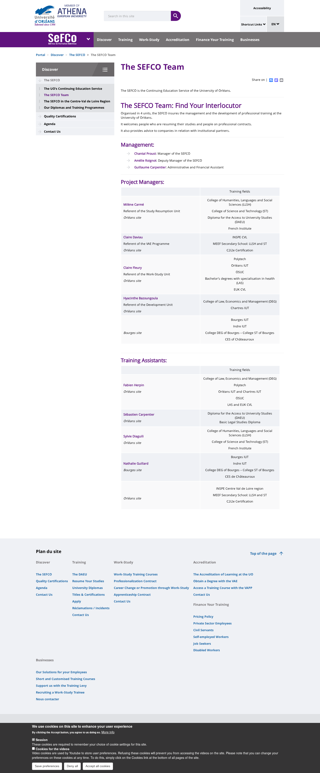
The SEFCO (77, 55)
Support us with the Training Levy (61, 685)
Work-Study (149, 39)
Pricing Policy (203, 616)
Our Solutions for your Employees (61, 672)
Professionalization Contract (135, 581)
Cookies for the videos (52, 748)
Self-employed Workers (211, 637)
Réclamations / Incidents (90, 608)
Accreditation (177, 39)
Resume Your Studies (88, 581)
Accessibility (262, 8)
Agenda (49, 124)
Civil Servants (203, 630)
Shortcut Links (251, 24)
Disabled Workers (206, 650)
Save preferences (47, 766)
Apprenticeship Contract (132, 594)
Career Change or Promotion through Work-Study (151, 588)
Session (42, 739)
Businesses (249, 39)
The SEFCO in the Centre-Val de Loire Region (77, 101)
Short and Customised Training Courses (65, 679)
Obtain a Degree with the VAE (215, 581)
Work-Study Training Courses (136, 574)
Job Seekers (202, 643)
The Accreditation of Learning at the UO (223, 574)
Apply (76, 601)
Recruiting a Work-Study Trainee (60, 692)
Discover (104, 39)
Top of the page (263, 553)
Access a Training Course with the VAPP (222, 588)
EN (273, 24)
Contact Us (52, 131)
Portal (40, 55)
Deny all (72, 766)
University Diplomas (87, 588)
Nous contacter (47, 699)
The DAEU (79, 574)
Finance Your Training (215, 39)
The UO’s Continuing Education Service (73, 88)
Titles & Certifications (88, 594)
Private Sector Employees (212, 623)
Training (125, 39)
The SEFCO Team (56, 94)
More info (108, 732)
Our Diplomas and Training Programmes (74, 107)
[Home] (45, 14)
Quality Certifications (60, 116)
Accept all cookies (98, 766)
